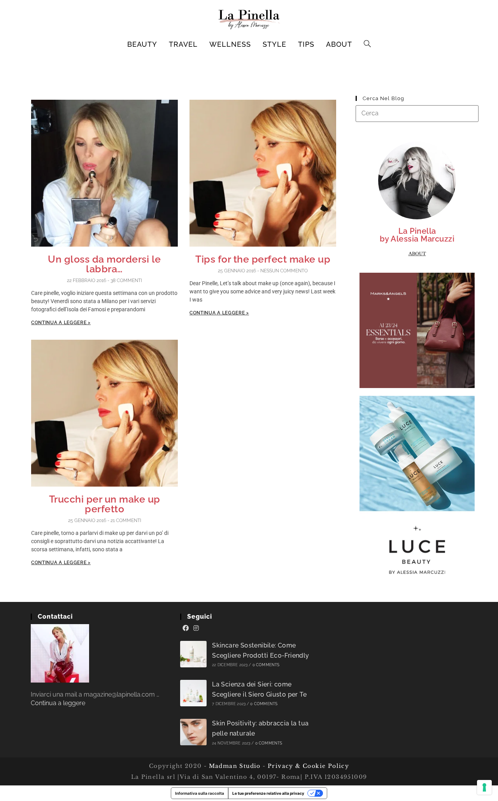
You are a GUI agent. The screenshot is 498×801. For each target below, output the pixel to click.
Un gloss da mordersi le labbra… (104, 264)
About (417, 254)
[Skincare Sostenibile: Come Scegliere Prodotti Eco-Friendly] (193, 654)
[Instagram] (196, 628)
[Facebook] (185, 628)
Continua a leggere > (61, 322)
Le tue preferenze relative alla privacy (268, 793)
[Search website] (367, 44)
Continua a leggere (58, 703)
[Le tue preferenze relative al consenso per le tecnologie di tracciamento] (484, 787)
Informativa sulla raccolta (199, 793)
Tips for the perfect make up (262, 259)
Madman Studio (234, 765)
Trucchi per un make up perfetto (104, 504)
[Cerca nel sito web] (417, 113)
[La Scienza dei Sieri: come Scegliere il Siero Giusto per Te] (193, 693)
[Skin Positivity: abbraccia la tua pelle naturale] (193, 732)
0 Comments (266, 665)
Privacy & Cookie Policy (308, 765)
